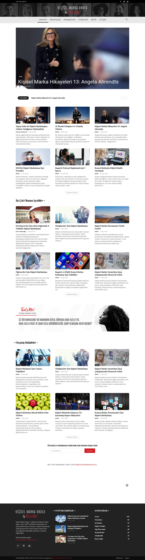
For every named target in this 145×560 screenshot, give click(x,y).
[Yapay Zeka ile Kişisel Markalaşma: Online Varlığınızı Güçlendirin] (33, 115)
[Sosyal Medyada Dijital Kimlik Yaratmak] (112, 156)
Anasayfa (43, 20)
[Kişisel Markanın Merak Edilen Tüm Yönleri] (33, 401)
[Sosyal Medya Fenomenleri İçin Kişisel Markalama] (112, 401)
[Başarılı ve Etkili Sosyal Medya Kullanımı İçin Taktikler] (72, 260)
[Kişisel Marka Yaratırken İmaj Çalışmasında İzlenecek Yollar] (112, 260)
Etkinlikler (83, 20)
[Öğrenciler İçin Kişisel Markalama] (33, 260)
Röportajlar (55, 20)
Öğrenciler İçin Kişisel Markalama (31, 272)
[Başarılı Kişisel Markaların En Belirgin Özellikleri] (60, 529)
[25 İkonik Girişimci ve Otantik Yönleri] (72, 115)
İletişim (102, 20)
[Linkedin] (127, 1)
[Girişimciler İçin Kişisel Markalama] (72, 214)
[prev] (122, 98)
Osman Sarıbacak (21, 132)
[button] (126, 20)
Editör (20, 86)
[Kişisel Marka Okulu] (72, 10)
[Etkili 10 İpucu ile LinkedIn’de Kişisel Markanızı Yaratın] (60, 518)
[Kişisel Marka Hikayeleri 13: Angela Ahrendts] (72, 58)
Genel (21, 76)
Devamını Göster (72, 192)
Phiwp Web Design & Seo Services (62, 558)
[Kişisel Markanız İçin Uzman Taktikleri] (33, 357)
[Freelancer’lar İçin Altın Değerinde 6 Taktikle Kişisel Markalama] (33, 214)
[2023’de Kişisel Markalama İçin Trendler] (33, 156)
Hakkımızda (119, 558)
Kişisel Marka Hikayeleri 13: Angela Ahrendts (68, 82)
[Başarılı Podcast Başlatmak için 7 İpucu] (72, 156)
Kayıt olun (90, 451)
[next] (126, 98)
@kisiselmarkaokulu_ (87, 464)
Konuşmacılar (69, 20)
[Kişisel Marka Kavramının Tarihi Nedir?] (112, 214)
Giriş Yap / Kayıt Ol (21, 1)
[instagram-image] (18, 485)
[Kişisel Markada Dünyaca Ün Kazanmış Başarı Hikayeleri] (72, 401)
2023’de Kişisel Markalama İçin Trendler (46, 98)
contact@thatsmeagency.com (26, 540)
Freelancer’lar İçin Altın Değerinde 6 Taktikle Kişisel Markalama (78, 538)
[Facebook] (120, 1)
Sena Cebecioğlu (21, 231)
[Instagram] (124, 1)
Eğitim (93, 20)
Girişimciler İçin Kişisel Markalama (71, 226)
